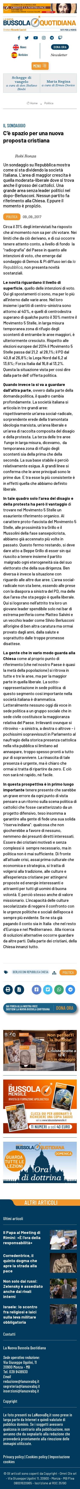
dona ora (60, 47)
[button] (40, 66)
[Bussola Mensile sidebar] (40, 1106)
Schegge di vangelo (21, 79)
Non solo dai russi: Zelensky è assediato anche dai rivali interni (23, 1289)
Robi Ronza (25, 156)
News (23, 47)
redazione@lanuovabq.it (21, 1381)
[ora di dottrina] (40, 1162)
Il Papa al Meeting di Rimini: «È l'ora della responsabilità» (22, 1237)
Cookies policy (36, 1456)
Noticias (23, 55)
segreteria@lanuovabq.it (21, 1386)
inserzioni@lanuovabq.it (21, 1390)
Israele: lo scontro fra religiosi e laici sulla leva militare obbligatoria (20, 1314)
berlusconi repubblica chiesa (30, 972)
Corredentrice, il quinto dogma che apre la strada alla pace (20, 1263)
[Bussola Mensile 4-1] (40, 1050)
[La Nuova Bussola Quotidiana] (40, 23)
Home (34, 103)
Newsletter (59, 54)
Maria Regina (58, 81)
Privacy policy (13, 1456)
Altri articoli (41, 1202)
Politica (48, 103)
